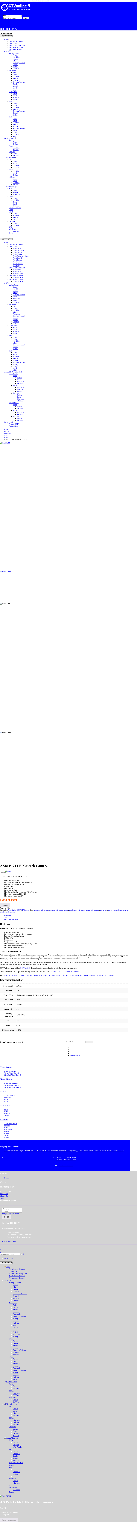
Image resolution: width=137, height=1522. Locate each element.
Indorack (16, 1490)
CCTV (6, 431)
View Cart (4, 1194)
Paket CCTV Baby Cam (18, 1273)
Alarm (11, 210)
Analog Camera (15, 1282)
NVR (6, 1101)
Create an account (9, 1241)
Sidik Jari (12, 1397)
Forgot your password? (11, 1213)
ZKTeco (16, 1388)
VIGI (15, 1379)
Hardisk (7, 1133)
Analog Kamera (9, 1095)
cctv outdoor (95, 910)
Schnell (16, 1296)
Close (2, 1198)
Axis (5, 435)
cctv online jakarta (84, 910)
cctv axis (52, 910)
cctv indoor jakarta (62, 910)
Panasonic (17, 1314)
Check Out (4, 1196)
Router (6, 1131)
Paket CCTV (14, 1271)
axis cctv (37, 910)
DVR (6, 1099)
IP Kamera (7, 433)
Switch (6, 1135)
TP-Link (16, 1460)
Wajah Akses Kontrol (11, 1073)
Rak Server (12, 229)
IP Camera (13, 1303)
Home (6, 430)
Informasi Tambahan (11, 919)
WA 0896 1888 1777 (72, 972)
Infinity (16, 1291)
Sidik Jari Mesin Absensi (12, 1087)
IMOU (6, 1112)
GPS (10, 227)
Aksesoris (4, 1119)
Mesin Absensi (6, 1079)
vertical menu (9, 1258)
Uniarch (16, 1321)
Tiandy (6, 1115)
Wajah (11, 1391)
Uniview (16, 1300)
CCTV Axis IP (25, 968)
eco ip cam (103, 910)
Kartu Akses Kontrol (11, 1071)
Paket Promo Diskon (17, 1269)
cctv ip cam (73, 910)
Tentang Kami (75, 1055)
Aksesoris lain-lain (10, 1124)
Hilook (15, 1289)
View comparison (9, 1520)
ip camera (11, 912)
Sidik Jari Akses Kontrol (12, 1075)
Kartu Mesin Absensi (11, 1083)
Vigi (14, 1325)
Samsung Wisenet (20, 1294)
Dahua (15, 1285)
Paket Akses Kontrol (17, 1278)
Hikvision (16, 1287)
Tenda (15, 1456)
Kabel (11, 212)
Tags (5, 917)
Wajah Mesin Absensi (11, 1085)
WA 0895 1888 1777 (57, 972)
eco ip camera (113, 910)
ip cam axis (122, 910)
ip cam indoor (101, 975)
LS (14, 1476)
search (26, 18)
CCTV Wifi (5, 1105)
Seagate (16, 1445)
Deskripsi (7, 915)
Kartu (11, 1384)
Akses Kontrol (6, 1067)
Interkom (7, 1126)
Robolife (7, 1113)
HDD (10, 188)
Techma (16, 1298)
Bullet (6, 437)
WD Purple (17, 1447)
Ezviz (6, 1110)
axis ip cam (44, 910)
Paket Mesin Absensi (17, 1276)
